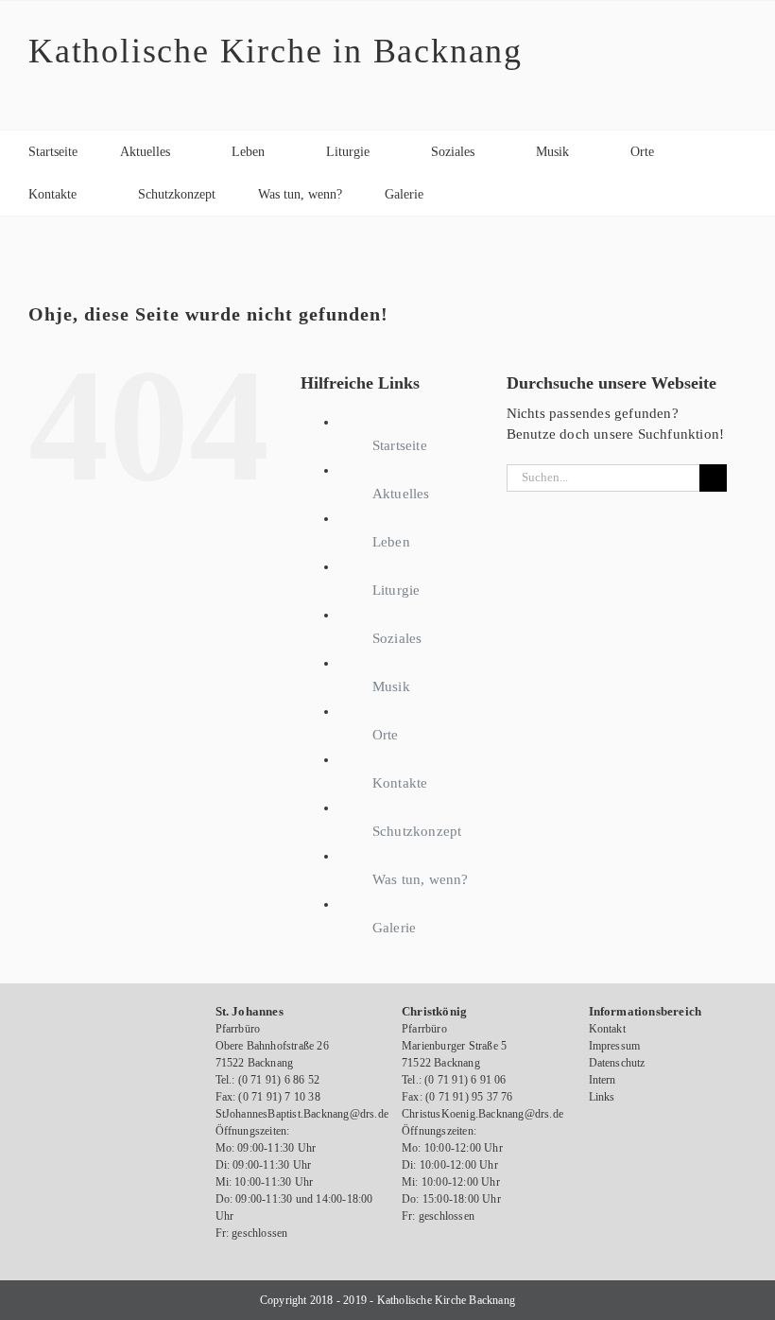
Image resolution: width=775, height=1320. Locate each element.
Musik (391, 686)
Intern (602, 1079)
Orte (385, 734)
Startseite (399, 445)
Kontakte (400, 782)
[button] (471, 194)
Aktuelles (401, 493)
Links (602, 1096)
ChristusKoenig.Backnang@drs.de (482, 1113)
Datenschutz (617, 1062)
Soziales (397, 638)
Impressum (615, 1045)
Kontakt (607, 1028)
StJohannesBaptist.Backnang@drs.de (302, 1113)
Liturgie (396, 590)
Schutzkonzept (417, 831)
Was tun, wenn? (420, 879)
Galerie (394, 927)
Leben (391, 541)
